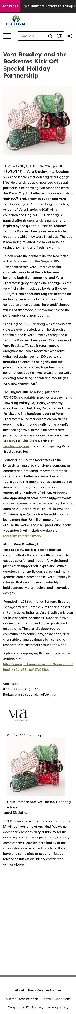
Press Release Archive (44, 990)
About (19, 990)
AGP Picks (10, 6)
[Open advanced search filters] (59, 36)
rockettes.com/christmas (21, 536)
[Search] (50, 36)
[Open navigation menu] (7, 36)
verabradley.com (16, 446)
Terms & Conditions (56, 999)
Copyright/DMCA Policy (25, 1007)
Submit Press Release (22, 999)
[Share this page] (70, 36)
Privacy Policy (57, 1007)
